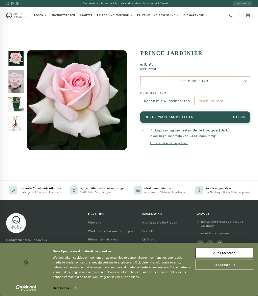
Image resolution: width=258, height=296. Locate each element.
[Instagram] (7, 3)
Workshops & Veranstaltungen (110, 231)
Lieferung (149, 239)
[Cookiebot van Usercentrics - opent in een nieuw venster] (26, 288)
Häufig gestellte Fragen (159, 222)
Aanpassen (222, 265)
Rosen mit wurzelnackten (167, 101)
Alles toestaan (224, 253)
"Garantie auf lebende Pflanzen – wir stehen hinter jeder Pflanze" (126, 3)
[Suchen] (231, 15)
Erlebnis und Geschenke (156, 15)
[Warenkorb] (248, 15)
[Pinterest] (17, 3)
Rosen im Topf (210, 101)
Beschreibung (195, 81)
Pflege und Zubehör (113, 15)
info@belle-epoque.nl (217, 233)
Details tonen (62, 288)
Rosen (39, 15)
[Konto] (239, 15)
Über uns (94, 222)
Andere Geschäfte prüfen (169, 143)
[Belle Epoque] (16, 15)
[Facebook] (12, 3)
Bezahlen (149, 231)
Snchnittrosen (63, 15)
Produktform (153, 93)
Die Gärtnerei (194, 15)
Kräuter (85, 15)
